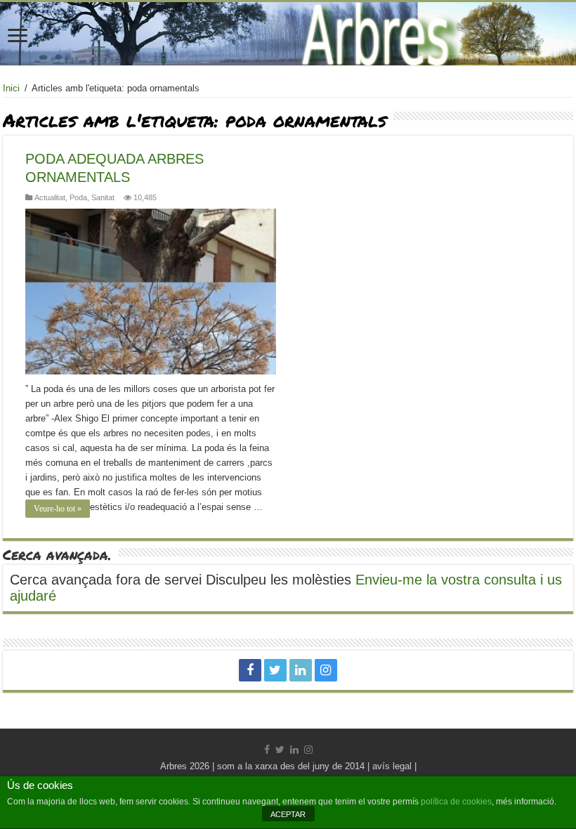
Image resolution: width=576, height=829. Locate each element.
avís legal (392, 766)
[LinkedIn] (300, 670)
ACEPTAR (288, 814)
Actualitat (49, 197)
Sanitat (102, 197)
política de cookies (456, 802)
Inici (11, 88)
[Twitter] (275, 670)
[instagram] (326, 670)
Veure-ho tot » (57, 509)
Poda (78, 197)
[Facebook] (250, 670)
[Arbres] (288, 33)
